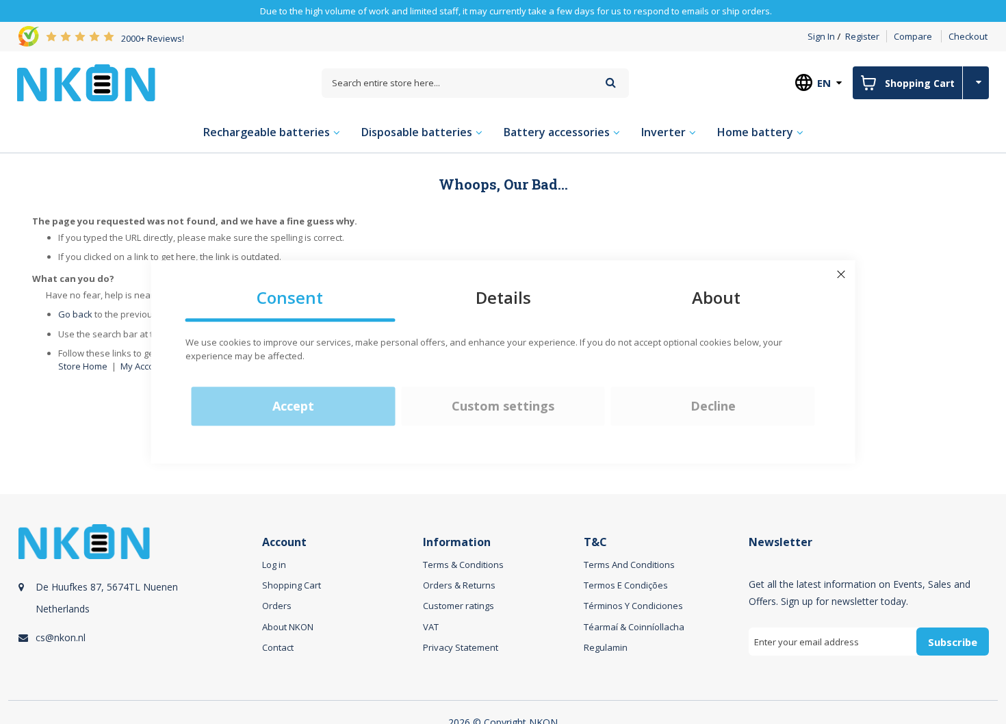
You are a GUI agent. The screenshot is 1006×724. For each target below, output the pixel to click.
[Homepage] (86, 82)
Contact (278, 647)
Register (862, 36)
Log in (274, 564)
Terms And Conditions (629, 564)
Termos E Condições (626, 585)
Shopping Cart (291, 585)
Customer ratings (458, 605)
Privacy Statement (460, 647)
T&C (595, 542)
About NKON (287, 627)
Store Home (82, 366)
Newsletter (780, 542)
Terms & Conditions (463, 564)
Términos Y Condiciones (633, 605)
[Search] (611, 82)
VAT (431, 627)
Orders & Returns (459, 585)
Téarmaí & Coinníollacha (634, 627)
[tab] (138, 605)
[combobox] (475, 83)
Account (284, 542)
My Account (144, 366)
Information (457, 542)
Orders (277, 605)
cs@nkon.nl (61, 637)
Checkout (968, 36)
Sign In (821, 36)
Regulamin (606, 647)
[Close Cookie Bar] (841, 274)
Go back (75, 314)
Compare (913, 36)
